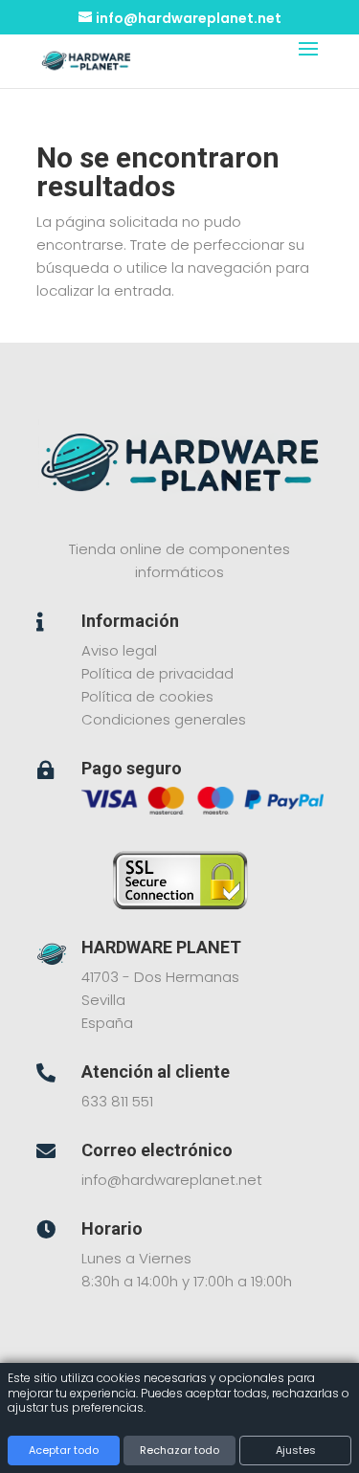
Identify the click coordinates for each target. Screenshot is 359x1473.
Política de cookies (147, 696)
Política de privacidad (157, 673)
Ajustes (296, 1450)
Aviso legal (119, 650)
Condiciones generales (163, 719)
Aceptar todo (64, 1450)
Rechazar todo (179, 1450)
